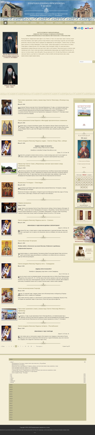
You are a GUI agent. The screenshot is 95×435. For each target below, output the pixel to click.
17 (81, 182)
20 (28, 346)
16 (79, 182)
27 (89, 184)
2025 (11, 385)
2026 (11, 359)
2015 (11, 408)
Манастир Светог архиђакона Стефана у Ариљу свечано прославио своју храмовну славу (35, 366)
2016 (11, 405)
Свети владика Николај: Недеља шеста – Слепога (35, 220)
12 (86, 179)
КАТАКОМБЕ (49, 23)
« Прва (2, 346)
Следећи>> (89, 174)
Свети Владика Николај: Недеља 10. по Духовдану (25, 368)
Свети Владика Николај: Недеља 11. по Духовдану (25, 367)
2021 (11, 394)
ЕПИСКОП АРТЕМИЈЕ (22, 23)
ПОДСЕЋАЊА (88, 23)
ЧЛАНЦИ (41, 23)
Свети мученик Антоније (84, 163)
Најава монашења (24, 203)
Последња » (39, 346)
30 (31, 346)
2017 (11, 403)
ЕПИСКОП (11, 23)
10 (25, 346)
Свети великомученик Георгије (29, 288)
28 (91, 184)
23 (79, 184)
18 (84, 182)
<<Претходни (79, 174)
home (5, 23)
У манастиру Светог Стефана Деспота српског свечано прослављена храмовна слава (34, 370)
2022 (11, 391)
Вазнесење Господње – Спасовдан (30, 182)
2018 (11, 401)
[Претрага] (93, 62)
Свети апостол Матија (84, 161)
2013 (11, 412)
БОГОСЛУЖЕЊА (69, 23)
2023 (11, 389)
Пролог (84, 167)
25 (84, 184)
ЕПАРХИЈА (34, 23)
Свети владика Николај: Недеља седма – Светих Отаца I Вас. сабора (42, 141)
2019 (11, 398)
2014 (11, 410)
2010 (11, 419)
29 (81, 187)
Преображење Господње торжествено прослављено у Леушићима (29, 363)
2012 (11, 415)
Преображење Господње (18, 364)
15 (76, 182)
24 (81, 184)
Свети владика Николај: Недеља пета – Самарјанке (36, 264)
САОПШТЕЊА (59, 23)
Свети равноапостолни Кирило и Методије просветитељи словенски (42, 120)
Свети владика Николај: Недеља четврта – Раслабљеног (38, 326)
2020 (11, 396)
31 (86, 187)
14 (91, 179)
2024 (11, 387)
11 (84, 179)
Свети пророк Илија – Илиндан (20, 372)
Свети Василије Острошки (27, 241)
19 (86, 182)
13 (89, 179)
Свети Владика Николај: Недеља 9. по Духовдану (24, 371)
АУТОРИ (79, 23)
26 (86, 184)
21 (91, 182)
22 (76, 184)
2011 (11, 417)
